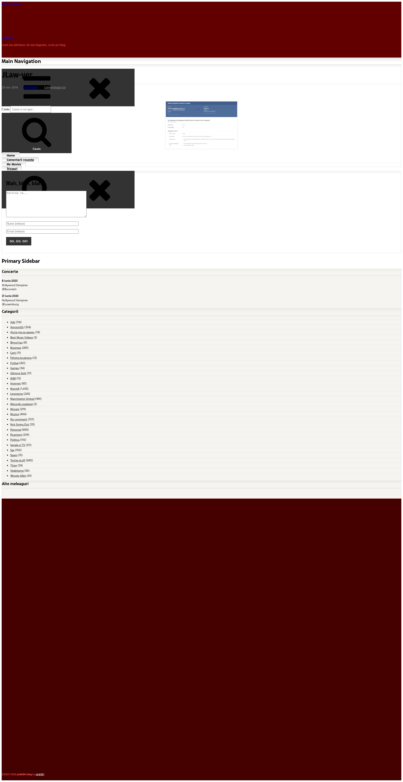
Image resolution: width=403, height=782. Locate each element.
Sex (12, 450)
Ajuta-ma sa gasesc (22, 332)
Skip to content (12, 3)
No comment (18, 419)
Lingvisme (16, 393)
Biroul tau (16, 342)
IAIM (13, 378)
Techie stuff (17, 460)
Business (15, 347)
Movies (14, 409)
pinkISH (7, 37)
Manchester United (22, 398)
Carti (13, 352)
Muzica (14, 414)
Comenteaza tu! (55, 87)
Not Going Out (19, 424)
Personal (15, 429)
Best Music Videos (21, 337)
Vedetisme (31, 87)
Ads (12, 322)
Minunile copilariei (21, 404)
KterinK (15, 388)
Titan (13, 465)
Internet (15, 383)
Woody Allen (18, 475)
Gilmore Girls (18, 373)
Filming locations (21, 357)
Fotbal (14, 363)
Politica (15, 439)
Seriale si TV (17, 445)
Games (14, 368)
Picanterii (16, 434)
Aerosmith (17, 327)
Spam (13, 455)
